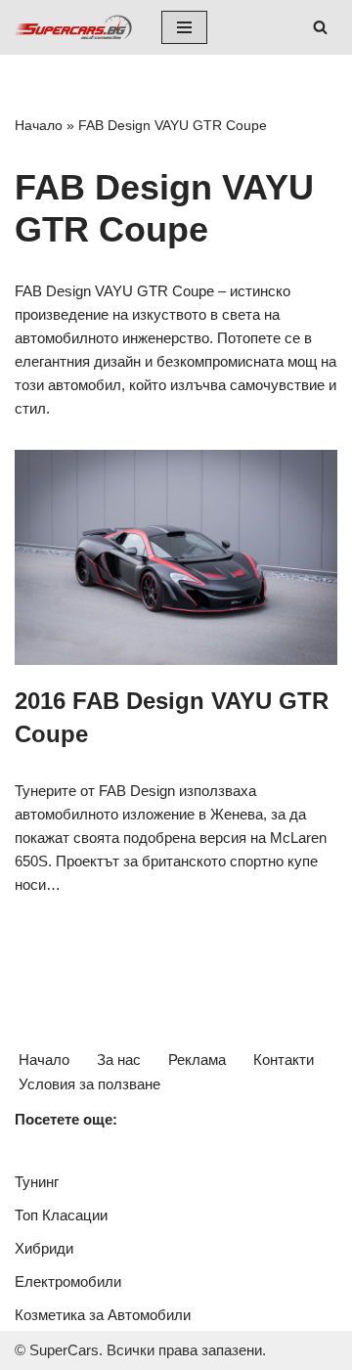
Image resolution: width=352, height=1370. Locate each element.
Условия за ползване (89, 1084)
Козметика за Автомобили (103, 1314)
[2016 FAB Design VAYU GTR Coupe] (176, 557)
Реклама (197, 1059)
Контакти (283, 1059)
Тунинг (37, 1181)
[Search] (320, 27)
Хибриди (44, 1248)
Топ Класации (61, 1215)
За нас (119, 1059)
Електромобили (68, 1281)
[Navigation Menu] (184, 27)
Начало (39, 125)
